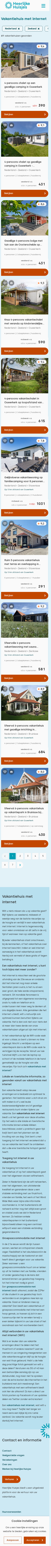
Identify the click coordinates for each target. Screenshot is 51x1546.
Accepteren (33, 1540)
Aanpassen (13, 1540)
